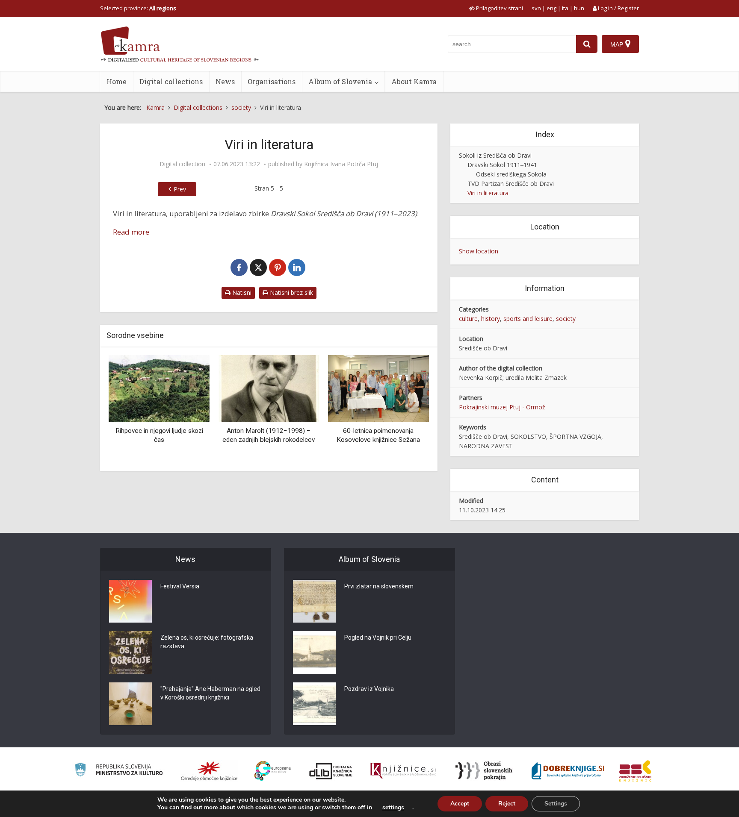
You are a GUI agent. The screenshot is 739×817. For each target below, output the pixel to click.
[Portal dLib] (331, 771)
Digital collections (171, 81)
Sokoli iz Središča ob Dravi (495, 155)
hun (579, 8)
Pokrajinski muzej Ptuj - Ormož (502, 407)
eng (551, 8)
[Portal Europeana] (273, 771)
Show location (478, 251)
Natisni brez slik (290, 292)
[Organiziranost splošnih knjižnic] (209, 771)
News (225, 81)
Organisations (272, 81)
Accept (459, 803)
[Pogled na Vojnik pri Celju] (314, 652)
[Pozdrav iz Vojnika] (314, 703)
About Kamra (414, 81)
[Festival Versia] (130, 601)
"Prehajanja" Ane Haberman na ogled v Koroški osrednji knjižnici (210, 693)
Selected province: (138, 8)
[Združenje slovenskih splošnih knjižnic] (403, 770)
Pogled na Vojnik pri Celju (377, 637)
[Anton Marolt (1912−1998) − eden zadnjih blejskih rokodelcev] (268, 388)
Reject (506, 803)
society (566, 318)
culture (468, 318)
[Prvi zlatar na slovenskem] (314, 601)
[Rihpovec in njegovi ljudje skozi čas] (159, 388)
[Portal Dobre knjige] (568, 770)
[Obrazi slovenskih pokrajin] (484, 771)
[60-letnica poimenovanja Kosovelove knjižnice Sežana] (378, 388)
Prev (180, 189)
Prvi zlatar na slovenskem (379, 586)
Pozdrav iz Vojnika (369, 688)
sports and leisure (528, 318)
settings (393, 807)
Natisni (241, 292)
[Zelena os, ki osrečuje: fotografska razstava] (130, 652)
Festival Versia (179, 586)
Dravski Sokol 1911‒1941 (502, 165)
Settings (555, 803)
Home (116, 81)
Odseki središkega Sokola (511, 174)
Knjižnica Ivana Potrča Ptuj (341, 164)
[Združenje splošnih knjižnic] (635, 771)
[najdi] (586, 44)
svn (536, 8)
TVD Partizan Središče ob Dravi (510, 183)
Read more (131, 232)
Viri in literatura (487, 193)
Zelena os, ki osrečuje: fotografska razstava (206, 641)
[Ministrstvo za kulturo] (118, 771)
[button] (407, 409)
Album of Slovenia (340, 81)
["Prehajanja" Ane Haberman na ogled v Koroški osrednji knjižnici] (130, 703)
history (490, 318)
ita (565, 8)
